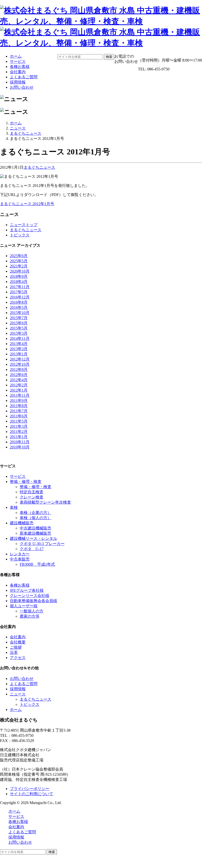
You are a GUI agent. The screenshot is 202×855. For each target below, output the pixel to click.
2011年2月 (19, 431)
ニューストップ (23, 225)
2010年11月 (20, 442)
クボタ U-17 (32, 549)
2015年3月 (19, 333)
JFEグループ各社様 (27, 590)
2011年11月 (20, 395)
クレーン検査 (31, 497)
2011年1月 (19, 437)
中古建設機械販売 (35, 528)
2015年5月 (19, 328)
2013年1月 (19, 354)
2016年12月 (20, 297)
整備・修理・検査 (25, 481)
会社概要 (18, 642)
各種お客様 (20, 67)
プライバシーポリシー (29, 789)
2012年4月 (19, 380)
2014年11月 (20, 338)
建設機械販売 (22, 523)
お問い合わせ (22, 87)
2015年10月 (20, 313)
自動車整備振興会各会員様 (33, 601)
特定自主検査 (31, 492)
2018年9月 (19, 276)
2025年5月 (19, 261)
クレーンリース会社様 (29, 595)
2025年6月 (19, 256)
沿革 (14, 652)
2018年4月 (19, 282)
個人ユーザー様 (23, 606)
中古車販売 (20, 559)
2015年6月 (19, 323)
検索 (109, 57)
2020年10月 (20, 271)
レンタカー (20, 554)
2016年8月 (19, 302)
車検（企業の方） (35, 512)
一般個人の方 (31, 611)
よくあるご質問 (23, 77)
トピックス (20, 235)
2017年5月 (19, 292)
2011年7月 (19, 411)
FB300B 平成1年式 (37, 564)
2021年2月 (19, 266)
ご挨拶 (16, 647)
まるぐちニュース (25, 133)
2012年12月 (20, 359)
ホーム (16, 56)
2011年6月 (19, 416)
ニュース (18, 128)
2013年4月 (19, 344)
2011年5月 (19, 421)
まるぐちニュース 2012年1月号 (27, 204)
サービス (18, 61)
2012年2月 (19, 385)
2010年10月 (20, 447)
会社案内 (18, 72)
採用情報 (18, 82)
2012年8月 (19, 369)
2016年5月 (19, 307)
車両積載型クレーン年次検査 (45, 502)
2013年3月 (19, 349)
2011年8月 (19, 406)
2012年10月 (20, 364)
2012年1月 (19, 390)
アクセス (18, 658)
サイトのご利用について (31, 794)
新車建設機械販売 (35, 533)
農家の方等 (29, 616)
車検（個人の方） (35, 518)
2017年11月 (20, 287)
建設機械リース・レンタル (33, 538)
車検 (14, 507)
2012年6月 (19, 375)
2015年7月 (19, 318)
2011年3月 (19, 426)
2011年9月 (19, 400)
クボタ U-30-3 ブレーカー (42, 544)
